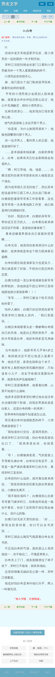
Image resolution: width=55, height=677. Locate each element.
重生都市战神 (18, 37)
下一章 (34, 22)
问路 (41, 661)
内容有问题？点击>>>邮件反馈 (27, 632)
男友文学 (9, 4)
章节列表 (21, 22)
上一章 (7, 22)
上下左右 (14, 661)
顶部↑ (47, 672)
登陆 (42, 4)
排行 (6, 11)
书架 (49, 11)
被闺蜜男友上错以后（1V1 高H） (14, 654)
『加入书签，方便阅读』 (27, 598)
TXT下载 (48, 22)
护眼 (44, 17)
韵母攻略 (14, 648)
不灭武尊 (5, 41)
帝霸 (29, 37)
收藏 (16, 11)
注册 (50, 4)
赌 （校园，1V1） (41, 648)
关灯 (51, 17)
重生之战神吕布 (40, 37)
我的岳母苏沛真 (41, 654)
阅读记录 (37, 11)
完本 (25, 11)
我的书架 (20, 672)
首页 (7, 672)
